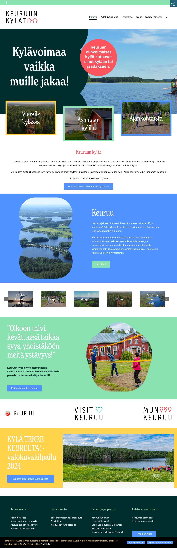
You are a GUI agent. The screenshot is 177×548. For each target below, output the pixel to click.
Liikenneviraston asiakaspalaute (66, 518)
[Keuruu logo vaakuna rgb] (19, 412)
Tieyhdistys (57, 521)
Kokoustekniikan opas (142, 518)
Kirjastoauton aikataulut (143, 521)
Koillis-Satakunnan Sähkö (23, 528)
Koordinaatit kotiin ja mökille (24, 521)
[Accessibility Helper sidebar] (173, 3)
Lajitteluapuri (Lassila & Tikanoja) (107, 525)
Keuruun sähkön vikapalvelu (24, 525)
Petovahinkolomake (101, 528)
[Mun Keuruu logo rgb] (157, 408)
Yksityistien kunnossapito (63, 525)
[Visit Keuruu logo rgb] (88, 408)
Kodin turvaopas (18, 518)
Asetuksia (45, 544)
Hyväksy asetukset (136, 542)
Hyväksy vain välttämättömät (160, 542)
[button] (167, 17)
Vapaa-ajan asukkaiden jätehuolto (108, 532)
